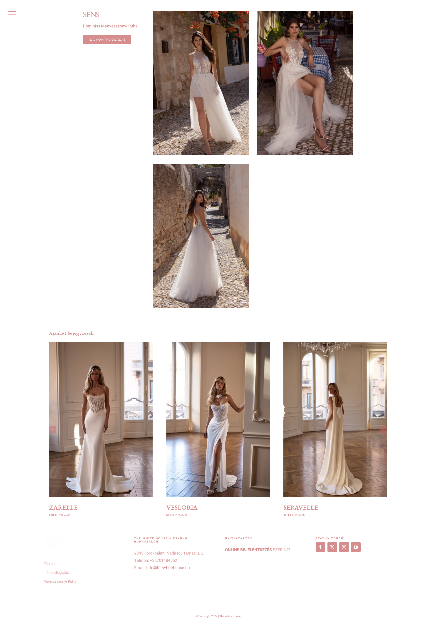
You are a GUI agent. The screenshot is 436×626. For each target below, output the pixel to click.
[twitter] (332, 547)
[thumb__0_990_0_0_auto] (201, 166)
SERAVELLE (300, 508)
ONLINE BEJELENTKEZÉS (248, 550)
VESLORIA (182, 508)
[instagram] (344, 547)
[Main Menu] (12, 14)
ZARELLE (63, 508)
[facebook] (320, 547)
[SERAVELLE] (335, 419)
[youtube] (356, 547)
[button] (52, 429)
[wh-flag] (54, 539)
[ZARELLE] (101, 419)
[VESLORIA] (218, 419)
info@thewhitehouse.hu (168, 568)
